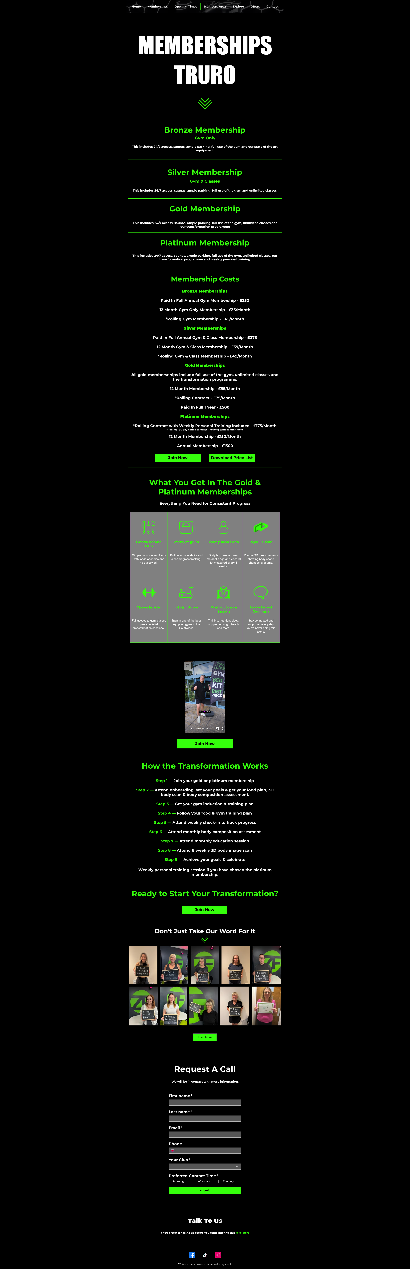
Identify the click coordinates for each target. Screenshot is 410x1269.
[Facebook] (192, 1255)
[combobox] (205, 1167)
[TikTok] (205, 1255)
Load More (205, 1037)
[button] (157, 6)
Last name (180, 1111)
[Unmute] (192, 728)
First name (180, 1095)
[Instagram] (218, 1255)
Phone (175, 1143)
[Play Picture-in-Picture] (218, 728)
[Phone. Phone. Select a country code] (174, 1150)
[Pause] (186, 728)
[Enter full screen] (223, 728)
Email (175, 1127)
